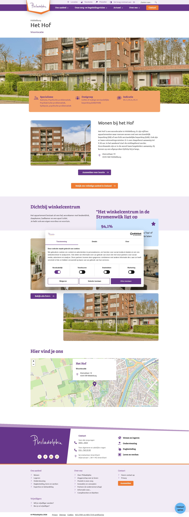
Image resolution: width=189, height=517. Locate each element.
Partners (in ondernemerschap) (89, 487)
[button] (94, 384)
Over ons (133, 7)
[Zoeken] (155, 2)
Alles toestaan (125, 281)
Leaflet (137, 406)
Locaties (74, 2)
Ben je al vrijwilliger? (41, 506)
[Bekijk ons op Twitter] (40, 457)
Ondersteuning (130, 443)
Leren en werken (130, 454)
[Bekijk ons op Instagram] (57, 457)
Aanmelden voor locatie (93, 172)
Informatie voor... (84, 490)
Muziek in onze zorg (85, 481)
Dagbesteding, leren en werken (46, 484)
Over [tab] (127, 241)
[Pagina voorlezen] (134, 2)
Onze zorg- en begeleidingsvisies (90, 7)
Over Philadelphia (84, 475)
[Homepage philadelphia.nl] (51, 440)
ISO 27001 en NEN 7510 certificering (89, 514)
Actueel (117, 7)
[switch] (82, 272)
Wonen (36, 475)
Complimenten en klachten (87, 493)
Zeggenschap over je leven (87, 478)
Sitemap (62, 514)
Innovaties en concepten (86, 484)
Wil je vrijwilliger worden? (44, 503)
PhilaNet (103, 2)
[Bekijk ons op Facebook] (45, 457)
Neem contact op (128, 475)
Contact (152, 7)
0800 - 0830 (83, 442)
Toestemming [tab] (61, 241)
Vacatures (88, 2)
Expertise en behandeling (43, 487)
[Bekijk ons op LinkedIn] (51, 457)
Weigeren (63, 281)
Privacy (124, 478)
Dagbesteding (129, 449)
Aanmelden (125, 483)
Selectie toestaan (94, 281)
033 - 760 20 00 (85, 450)
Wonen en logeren (131, 438)
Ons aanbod (60, 7)
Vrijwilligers (36, 499)
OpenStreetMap (146, 406)
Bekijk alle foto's (42, 296)
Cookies (70, 514)
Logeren (37, 478)
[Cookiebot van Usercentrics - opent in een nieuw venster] (131, 234)
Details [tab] (94, 241)
